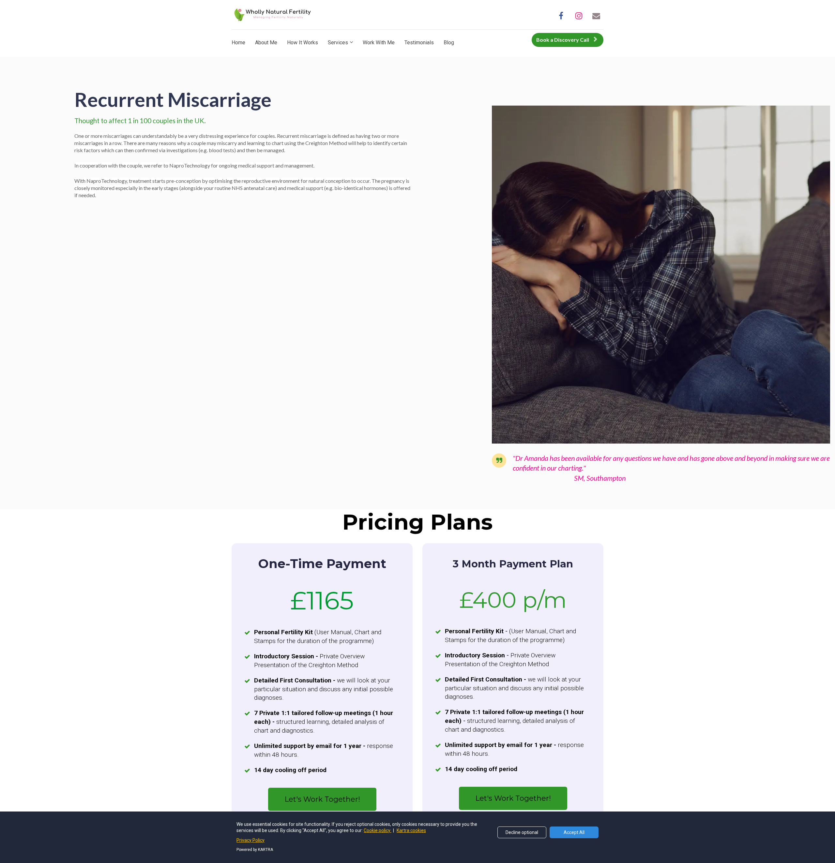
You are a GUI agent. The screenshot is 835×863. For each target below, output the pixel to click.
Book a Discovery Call (562, 40)
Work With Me (379, 42)
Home (238, 42)
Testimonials (419, 42)
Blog (449, 42)
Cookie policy (377, 830)
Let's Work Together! (322, 799)
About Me (266, 42)
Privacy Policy (250, 840)
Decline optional (522, 832)
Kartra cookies (411, 830)
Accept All (574, 832)
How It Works (302, 42)
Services (338, 42)
